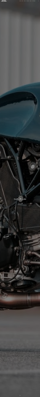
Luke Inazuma (18, 200)
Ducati (20, 197)
